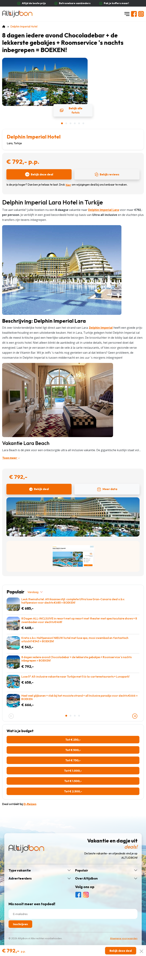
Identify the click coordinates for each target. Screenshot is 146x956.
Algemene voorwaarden (123, 938)
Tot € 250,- (73, 739)
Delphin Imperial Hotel (34, 136)
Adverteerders (20, 878)
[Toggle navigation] (127, 14)
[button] (62, 123)
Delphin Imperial (101, 328)
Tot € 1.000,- (73, 770)
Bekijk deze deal (42, 174)
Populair (81, 870)
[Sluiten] (141, 951)
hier (68, 185)
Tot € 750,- (73, 760)
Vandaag (32, 592)
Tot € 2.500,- (73, 791)
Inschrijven (20, 924)
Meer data (110, 489)
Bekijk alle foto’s (75, 110)
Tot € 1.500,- (73, 781)
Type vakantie (20, 870)
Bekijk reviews (109, 174)
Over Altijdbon (86, 878)
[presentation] (11, 716)
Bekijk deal (41, 489)
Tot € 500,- (73, 750)
